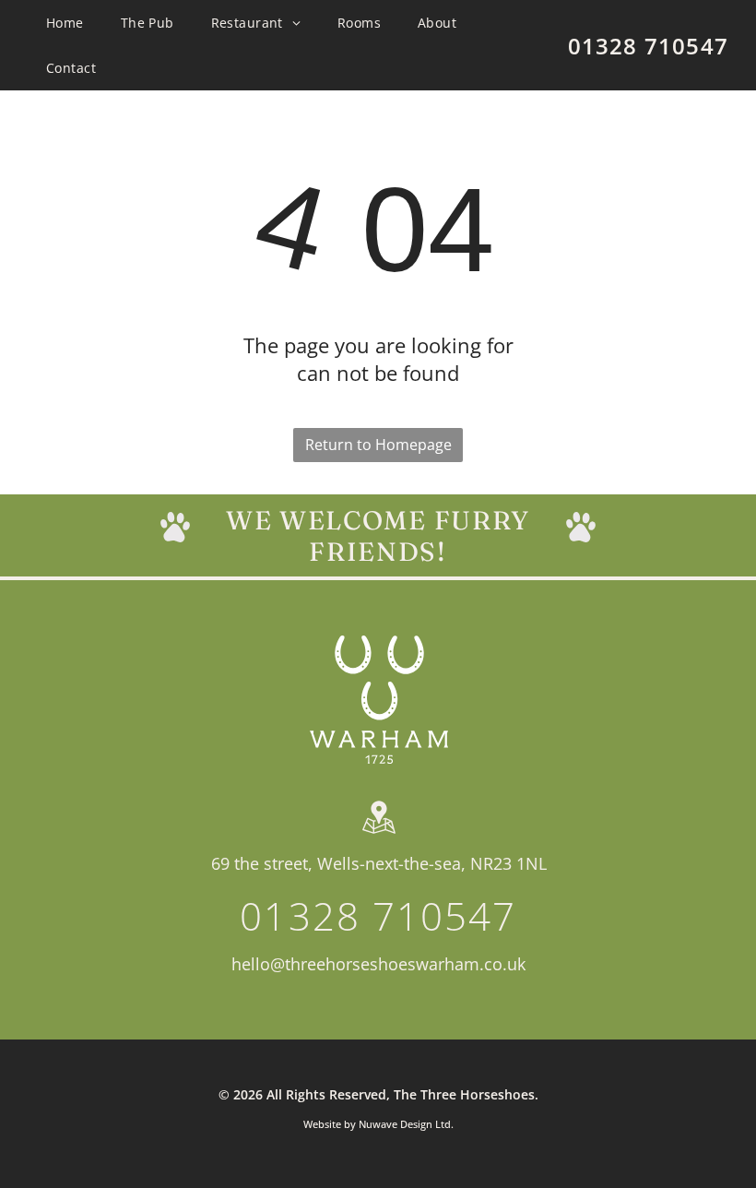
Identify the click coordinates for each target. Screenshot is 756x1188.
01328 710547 (648, 45)
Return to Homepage (378, 444)
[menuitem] (65, 22)
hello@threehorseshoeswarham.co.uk (378, 964)
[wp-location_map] (379, 834)
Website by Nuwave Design (367, 1124)
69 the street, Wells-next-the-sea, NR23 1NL (379, 863)
